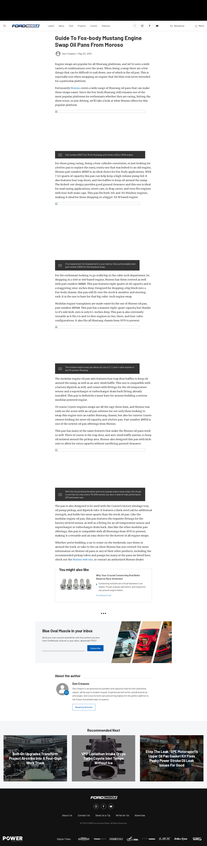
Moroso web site (83, 559)
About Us (67, 815)
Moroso (75, 88)
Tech (71, 25)
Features (106, 25)
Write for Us (122, 815)
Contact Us (84, 815)
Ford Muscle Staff (103, 595)
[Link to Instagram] (142, 25)
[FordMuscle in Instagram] (96, 806)
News (61, 25)
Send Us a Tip (102, 815)
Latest (51, 25)
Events (93, 25)
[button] (100, 130)
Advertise (140, 815)
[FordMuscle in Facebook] (103, 806)
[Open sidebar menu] (4, 26)
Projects (82, 25)
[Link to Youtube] (157, 25)
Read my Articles (83, 707)
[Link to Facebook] (149, 25)
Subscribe (95, 648)
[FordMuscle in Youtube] (111, 806)
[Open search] (134, 25)
